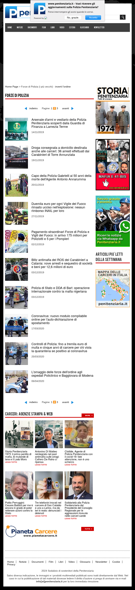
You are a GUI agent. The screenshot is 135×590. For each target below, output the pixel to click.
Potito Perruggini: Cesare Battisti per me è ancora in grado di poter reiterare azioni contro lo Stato (19, 508)
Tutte (87, 529)
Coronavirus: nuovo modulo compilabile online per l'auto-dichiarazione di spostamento (59, 319)
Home (10, 28)
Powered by (39, 18)
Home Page (11, 86)
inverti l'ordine (63, 86)
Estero (72, 28)
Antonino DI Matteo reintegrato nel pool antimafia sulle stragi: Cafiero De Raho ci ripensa (47, 456)
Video (62, 28)
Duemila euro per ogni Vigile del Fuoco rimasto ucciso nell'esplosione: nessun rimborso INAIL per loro (58, 207)
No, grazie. (73, 17)
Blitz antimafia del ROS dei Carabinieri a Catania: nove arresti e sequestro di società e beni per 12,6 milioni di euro (61, 263)
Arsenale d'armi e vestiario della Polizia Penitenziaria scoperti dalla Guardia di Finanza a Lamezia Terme (58, 123)
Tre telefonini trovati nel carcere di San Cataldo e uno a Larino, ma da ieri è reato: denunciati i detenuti (48, 508)
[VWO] (47, 18)
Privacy (11, 564)
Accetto (93, 17)
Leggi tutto (11, 462)
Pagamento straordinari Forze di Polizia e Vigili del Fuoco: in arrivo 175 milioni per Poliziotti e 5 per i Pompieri (60, 235)
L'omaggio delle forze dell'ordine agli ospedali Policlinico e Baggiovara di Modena (62, 373)
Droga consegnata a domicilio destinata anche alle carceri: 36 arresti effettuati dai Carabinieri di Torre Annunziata (60, 151)
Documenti (32, 28)
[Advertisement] (67, 56)
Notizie (20, 28)
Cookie (116, 562)
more (87, 415)
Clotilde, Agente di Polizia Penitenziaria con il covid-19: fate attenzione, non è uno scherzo (79, 456)
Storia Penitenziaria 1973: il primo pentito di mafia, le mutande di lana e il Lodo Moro (18, 455)
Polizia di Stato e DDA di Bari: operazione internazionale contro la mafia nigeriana (60, 289)
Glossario (84, 28)
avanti (65, 108)
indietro (33, 108)
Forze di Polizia (17, 96)
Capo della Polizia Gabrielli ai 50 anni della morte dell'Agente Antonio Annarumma (61, 177)
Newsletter (99, 28)
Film (44, 28)
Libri (53, 28)
